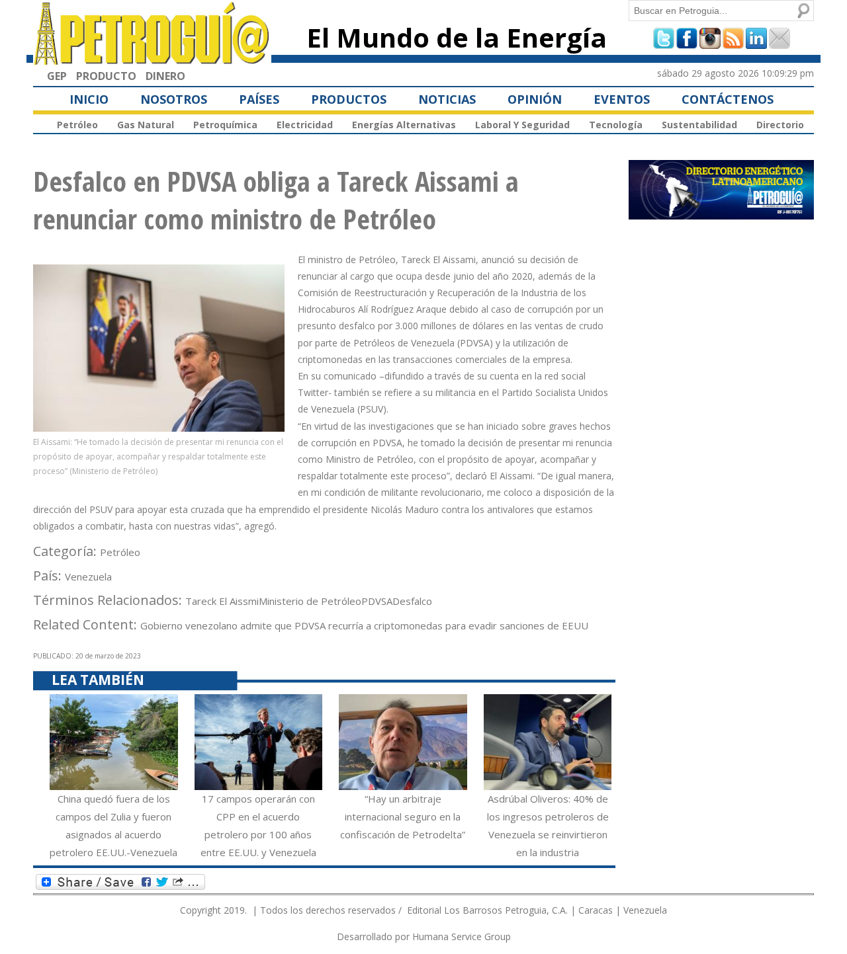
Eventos (622, 99)
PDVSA (376, 601)
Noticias (447, 99)
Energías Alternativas (404, 124)
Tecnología (616, 124)
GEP (57, 76)
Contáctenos (728, 99)
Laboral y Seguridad (522, 124)
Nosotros (173, 99)
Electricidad (305, 124)
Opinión (535, 99)
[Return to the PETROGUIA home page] (152, 58)
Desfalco (412, 601)
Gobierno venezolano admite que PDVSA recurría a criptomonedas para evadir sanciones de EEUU (364, 625)
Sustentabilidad (699, 124)
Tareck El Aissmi (222, 601)
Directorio (780, 124)
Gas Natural (145, 124)
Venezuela (88, 576)
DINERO (165, 76)
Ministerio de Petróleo (310, 601)
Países (259, 99)
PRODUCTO (106, 76)
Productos (348, 99)
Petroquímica (225, 124)
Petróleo (77, 124)
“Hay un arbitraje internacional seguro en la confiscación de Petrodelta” (402, 816)
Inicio (89, 99)
